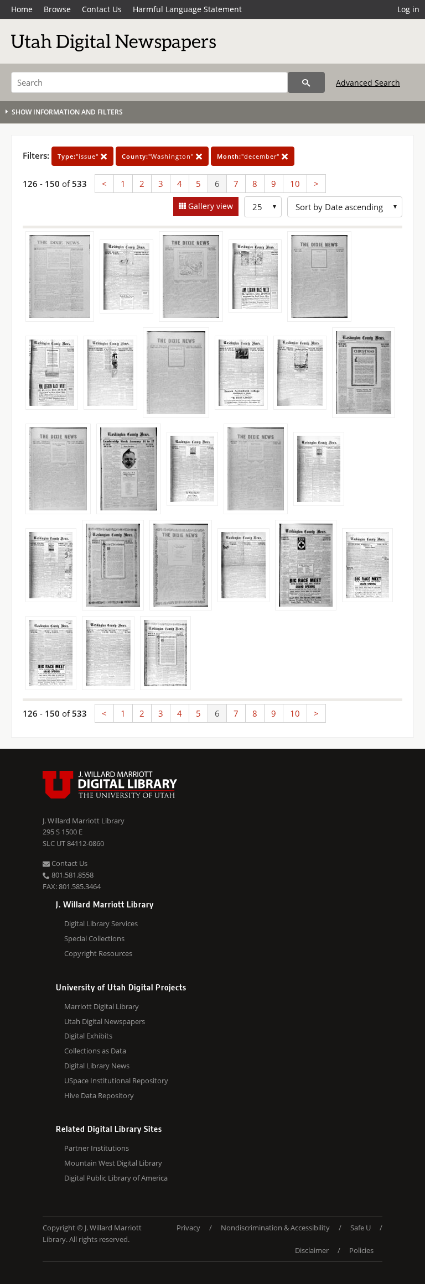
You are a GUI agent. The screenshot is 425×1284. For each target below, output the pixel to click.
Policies (361, 1250)
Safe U (360, 1228)
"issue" (79, 156)
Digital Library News (96, 1066)
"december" (249, 156)
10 (295, 183)
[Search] (306, 82)
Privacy (188, 1228)
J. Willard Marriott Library (84, 821)
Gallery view (209, 206)
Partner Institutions (96, 1148)
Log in (408, 9)
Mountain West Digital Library (113, 1163)
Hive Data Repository (99, 1095)
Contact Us (102, 9)
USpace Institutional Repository (116, 1080)
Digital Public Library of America (116, 1178)
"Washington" (159, 156)
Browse (57, 9)
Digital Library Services (101, 923)
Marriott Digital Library (101, 1006)
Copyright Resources (98, 953)
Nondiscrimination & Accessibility (275, 1228)
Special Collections (94, 938)
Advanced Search (368, 82)
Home (22, 9)
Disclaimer (312, 1250)
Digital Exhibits (88, 1036)
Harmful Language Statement (187, 9)
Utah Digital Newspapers (104, 1021)
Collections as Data (95, 1051)
